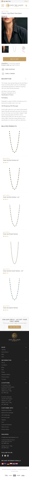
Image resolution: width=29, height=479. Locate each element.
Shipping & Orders (6, 410)
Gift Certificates (5, 415)
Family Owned (10, 73)
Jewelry (3, 349)
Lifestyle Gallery (5, 374)
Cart (2, 422)
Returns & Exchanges (7, 412)
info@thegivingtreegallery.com (9, 437)
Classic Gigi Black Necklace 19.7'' (11, 160)
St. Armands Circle (6, 385)
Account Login (5, 417)
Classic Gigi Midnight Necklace (10, 234)
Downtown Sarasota (6, 397)
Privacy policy (5, 377)
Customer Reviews (6, 424)
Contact (3, 379)
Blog (2, 367)
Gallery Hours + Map (6, 390)
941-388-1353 (4, 392)
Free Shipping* (10, 69)
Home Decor (4, 352)
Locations (4, 365)
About (3, 362)
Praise (3, 372)
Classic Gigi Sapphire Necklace (10, 307)
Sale (2, 354)
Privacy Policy (5, 429)
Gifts (2, 357)
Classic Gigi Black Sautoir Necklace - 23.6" (13, 271)
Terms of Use (5, 427)
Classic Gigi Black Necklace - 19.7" (11, 197)
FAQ (2, 369)
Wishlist (3, 420)
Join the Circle (15, 327)
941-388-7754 (4, 404)
